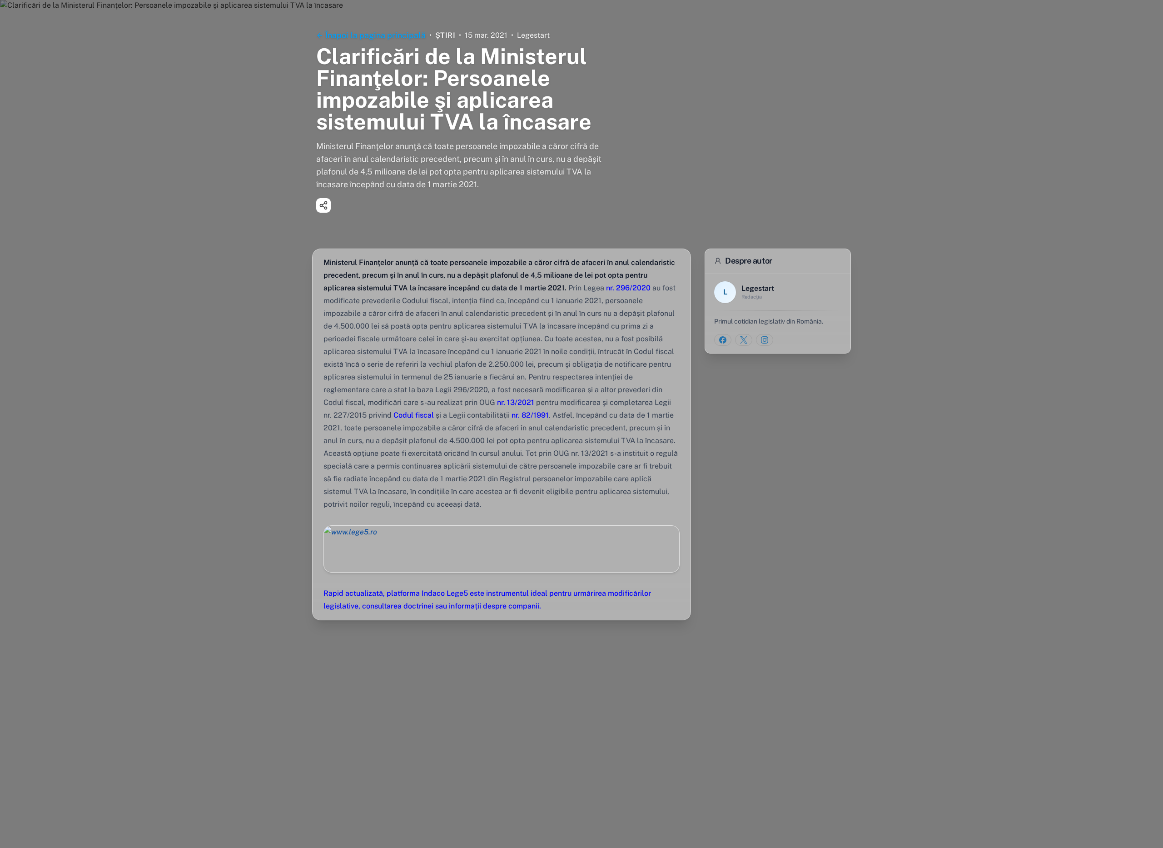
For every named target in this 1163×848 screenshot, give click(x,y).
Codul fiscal (413, 415)
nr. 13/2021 (514, 402)
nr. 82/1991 (530, 415)
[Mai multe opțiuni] (323, 205)
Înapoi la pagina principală (375, 35)
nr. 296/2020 (627, 288)
